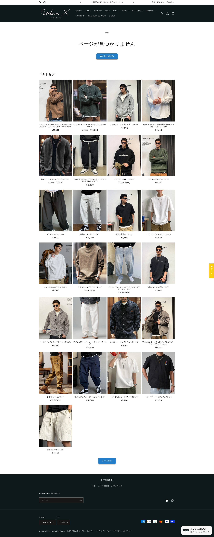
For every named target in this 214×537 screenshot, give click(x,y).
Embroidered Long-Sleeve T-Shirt (55, 287)
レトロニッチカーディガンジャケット (55, 180)
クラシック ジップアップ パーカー (124, 125)
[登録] (80, 500)
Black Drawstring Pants (55, 234)
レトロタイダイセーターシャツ (90, 287)
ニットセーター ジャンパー (158, 180)
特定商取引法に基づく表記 (75, 531)
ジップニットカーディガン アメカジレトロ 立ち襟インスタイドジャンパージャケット (55, 126)
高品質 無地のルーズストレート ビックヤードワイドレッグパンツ (89, 181)
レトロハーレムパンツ (55, 397)
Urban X (48, 531)
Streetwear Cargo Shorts (55, 450)
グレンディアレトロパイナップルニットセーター (90, 126)
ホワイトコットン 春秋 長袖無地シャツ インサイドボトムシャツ (158, 126)
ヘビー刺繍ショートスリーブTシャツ (124, 397)
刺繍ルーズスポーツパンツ (90, 234)
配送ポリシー (127, 531)
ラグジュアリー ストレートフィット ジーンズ (89, 343)
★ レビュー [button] (212, 270)
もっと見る (107, 461)
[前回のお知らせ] (80, 2)
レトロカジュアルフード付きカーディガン (55, 342)
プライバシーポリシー (105, 531)
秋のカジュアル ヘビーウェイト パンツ (90, 397)
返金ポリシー (91, 531)
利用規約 (117, 531)
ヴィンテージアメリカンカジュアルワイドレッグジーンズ (124, 288)
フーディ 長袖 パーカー (124, 180)
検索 (93, 486)
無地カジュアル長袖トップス (158, 287)
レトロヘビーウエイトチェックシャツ (124, 342)
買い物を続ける (107, 56)
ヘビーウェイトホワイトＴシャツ (158, 234)
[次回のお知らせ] (133, 2)
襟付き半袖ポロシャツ (124, 234)
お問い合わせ (116, 486)
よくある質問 (103, 486)
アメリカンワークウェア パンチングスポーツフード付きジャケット (158, 343)
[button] (115, 10)
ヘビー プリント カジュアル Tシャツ (158, 397)
